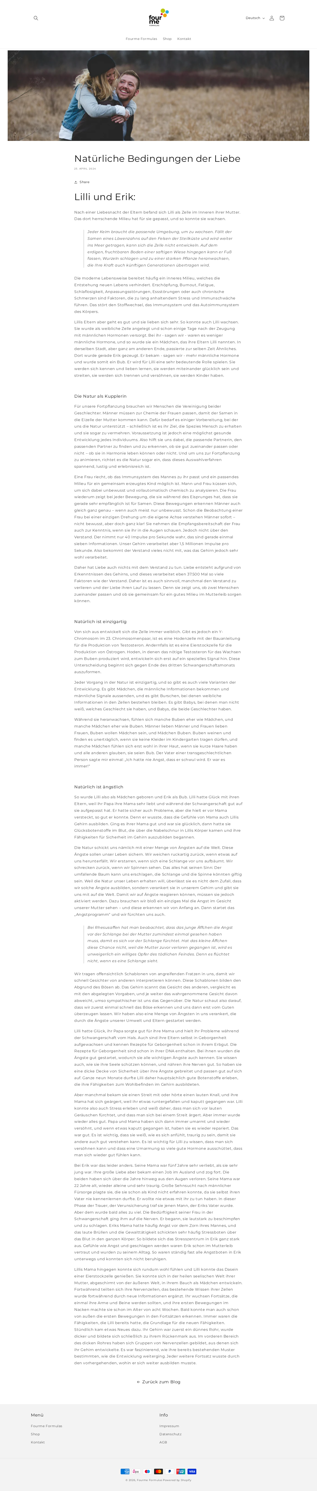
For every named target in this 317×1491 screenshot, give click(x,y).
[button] (36, 18)
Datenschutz (170, 1434)
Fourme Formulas (46, 1426)
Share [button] (85, 182)
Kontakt (38, 1442)
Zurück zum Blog (161, 1381)
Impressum (169, 1426)
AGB (163, 1442)
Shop (35, 1434)
